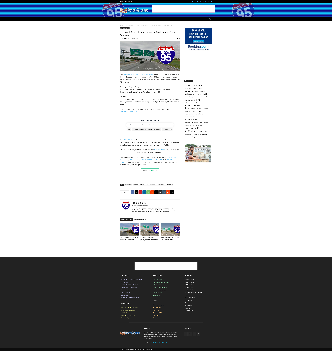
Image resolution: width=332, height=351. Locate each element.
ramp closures (161, 184)
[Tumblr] (164, 192)
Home (121, 25)
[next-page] (124, 244)
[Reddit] (203, 1)
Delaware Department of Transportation (138, 74)
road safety (204, 122)
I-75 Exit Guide (145, 160)
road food (196, 122)
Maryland (206, 108)
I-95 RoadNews (129, 25)
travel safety (188, 134)
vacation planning (204, 134)
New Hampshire (197, 111)
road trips (188, 125)
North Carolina (189, 114)
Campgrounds (188, 88)
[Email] (156, 192)
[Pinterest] (200, 1)
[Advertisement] (183, 9)
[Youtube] (211, 1)
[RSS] (206, 1)
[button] (210, 19)
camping (195, 88)
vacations (187, 137)
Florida (205, 94)
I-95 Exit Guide (125, 38)
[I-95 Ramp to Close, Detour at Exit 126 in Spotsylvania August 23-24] (129, 229)
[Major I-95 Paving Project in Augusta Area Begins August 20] (170, 229)
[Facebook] (192, 1)
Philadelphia (188, 116)
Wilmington (170, 184)
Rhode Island (189, 122)
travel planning (203, 131)
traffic (197, 128)
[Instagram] (195, 1)
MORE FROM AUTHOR (140, 219)
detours (142, 184)
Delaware (135, 184)
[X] (208, 1)
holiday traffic (204, 97)
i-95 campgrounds (189, 102)
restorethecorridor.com (128, 112)
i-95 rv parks (198, 102)
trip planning (195, 134)
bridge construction (197, 85)
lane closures (191, 108)
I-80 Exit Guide (156, 160)
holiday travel (190, 100)
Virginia (194, 137)
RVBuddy (195, 125)
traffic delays (191, 131)
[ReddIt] (152, 192)
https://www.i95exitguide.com (140, 205)
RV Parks (200, 125)
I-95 (147, 184)
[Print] (160, 192)
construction (128, 184)
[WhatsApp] (148, 192)
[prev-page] (121, 244)
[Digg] (172, 192)
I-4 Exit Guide (173, 157)
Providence (195, 116)
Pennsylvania (199, 114)
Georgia (196, 97)
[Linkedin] (198, 1)
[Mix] (168, 192)
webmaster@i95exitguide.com (159, 342)
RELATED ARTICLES (126, 219)
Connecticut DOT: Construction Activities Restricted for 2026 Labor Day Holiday (149, 239)
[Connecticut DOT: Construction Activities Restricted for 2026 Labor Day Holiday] (149, 229)
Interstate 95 (153, 184)
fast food (199, 94)
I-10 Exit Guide (134, 160)
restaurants (201, 119)
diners (194, 94)
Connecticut (202, 88)
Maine (200, 108)
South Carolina (189, 128)
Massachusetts (188, 111)
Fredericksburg (189, 97)
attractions (188, 85)
